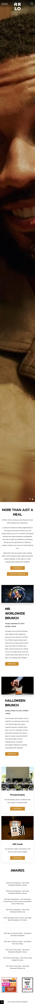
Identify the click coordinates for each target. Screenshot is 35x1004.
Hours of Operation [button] (17, 574)
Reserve (5, 3)
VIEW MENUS (17, 568)
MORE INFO (12, 664)
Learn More (17, 808)
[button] (31, 3)
